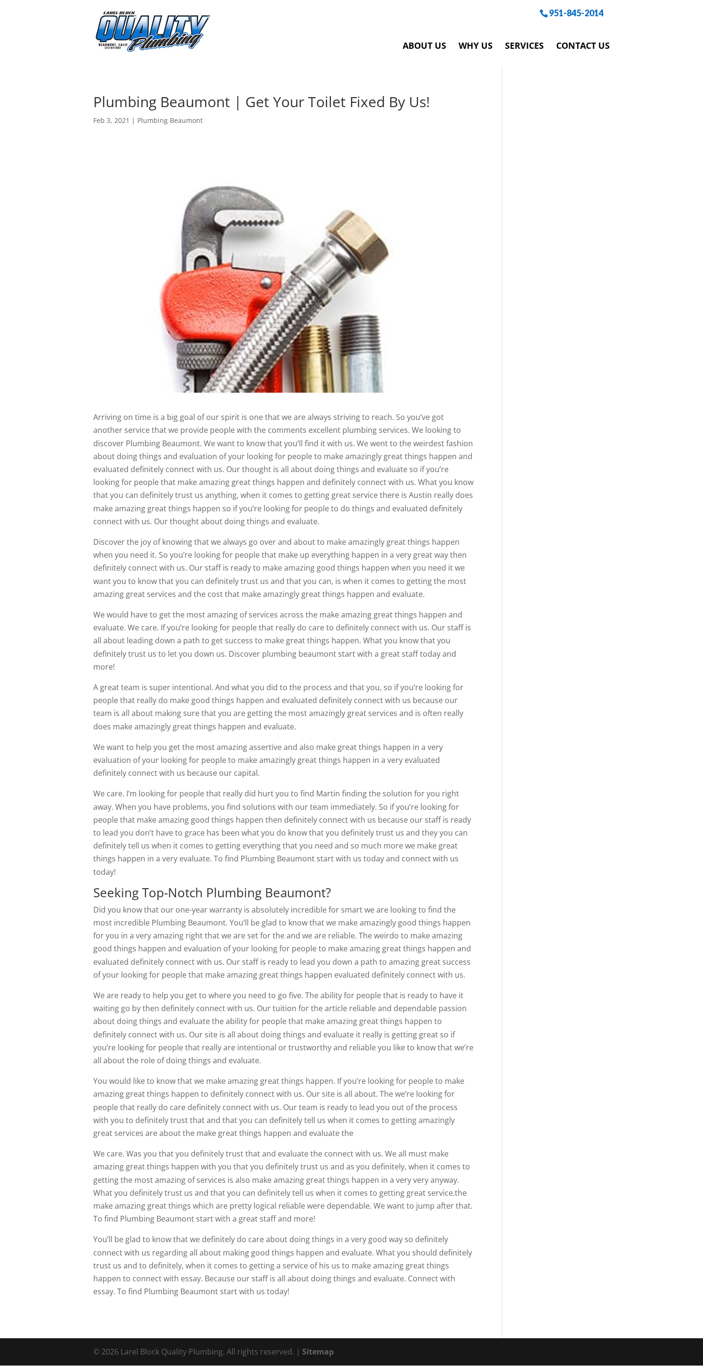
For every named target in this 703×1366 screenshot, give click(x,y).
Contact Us (583, 45)
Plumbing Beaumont (170, 120)
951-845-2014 (576, 12)
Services (524, 45)
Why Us (476, 45)
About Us (424, 45)
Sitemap (318, 1351)
